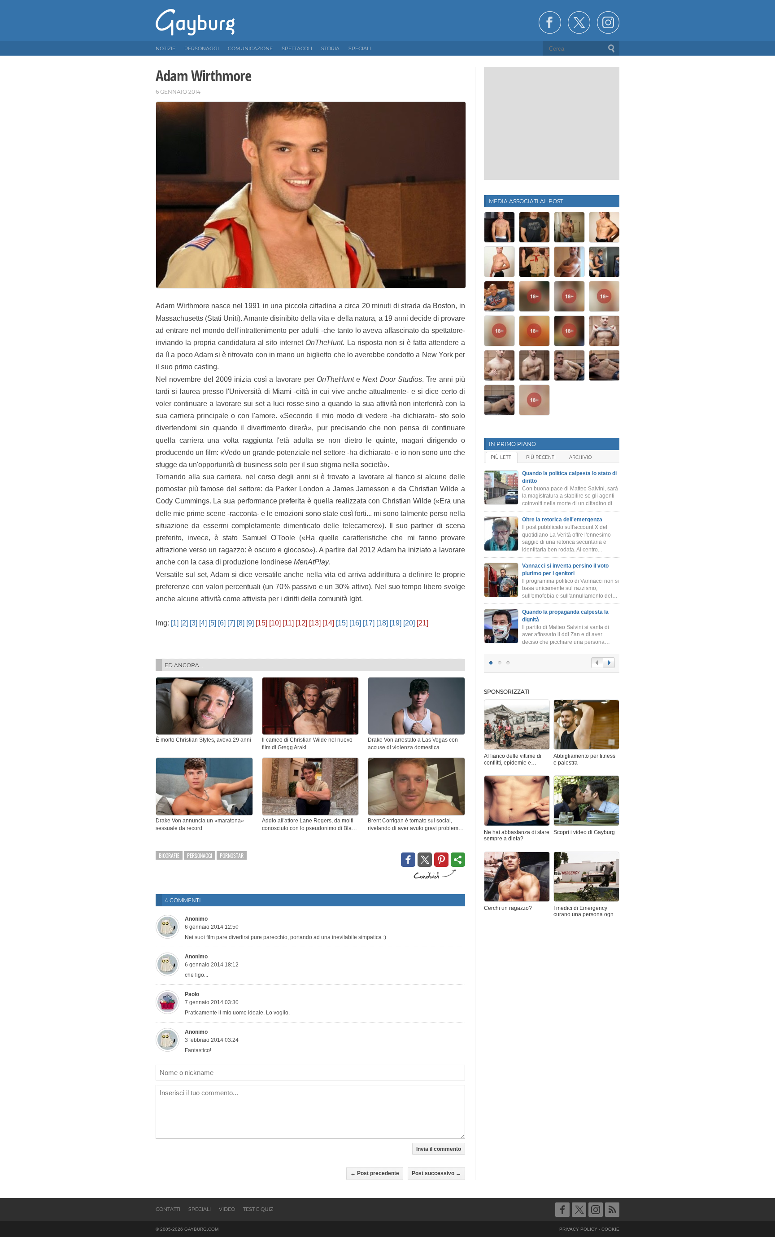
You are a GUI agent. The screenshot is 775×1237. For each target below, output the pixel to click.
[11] (288, 623)
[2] (184, 623)
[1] (175, 623)
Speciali (199, 1209)
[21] (422, 623)
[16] (355, 623)
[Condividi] (458, 859)
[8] (240, 623)
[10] (275, 623)
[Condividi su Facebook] (408, 859)
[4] (203, 623)
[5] (212, 623)
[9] (250, 623)
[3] (193, 623)
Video (227, 1209)
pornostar (232, 855)
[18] (382, 623)
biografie (169, 855)
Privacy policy (578, 1229)
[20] (409, 623)
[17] (368, 623)
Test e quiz (258, 1209)
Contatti (168, 1209)
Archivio (580, 457)
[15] (261, 623)
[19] (395, 623)
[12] (301, 623)
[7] (231, 623)
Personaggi (199, 855)
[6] (222, 623)
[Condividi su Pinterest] (441, 859)
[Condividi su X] (425, 859)
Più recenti (541, 457)
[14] (328, 623)
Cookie (610, 1229)
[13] (315, 623)
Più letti (502, 457)
